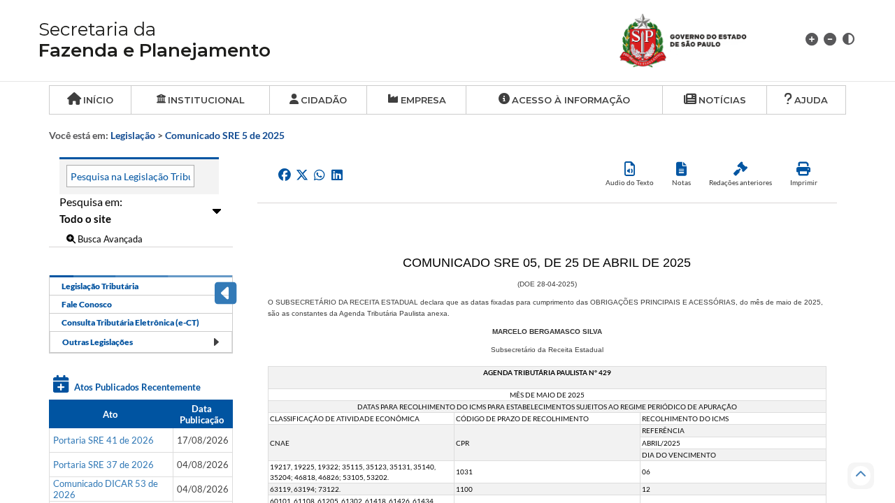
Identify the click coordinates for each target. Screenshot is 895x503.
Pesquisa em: (90, 201)
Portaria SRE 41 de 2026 (103, 440)
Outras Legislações (97, 342)
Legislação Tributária (100, 286)
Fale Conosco (87, 304)
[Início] (700, 38)
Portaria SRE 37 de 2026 (103, 464)
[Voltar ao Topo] (860, 475)
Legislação (132, 135)
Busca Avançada (109, 239)
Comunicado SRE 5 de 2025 (225, 135)
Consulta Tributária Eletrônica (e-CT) (130, 322)
